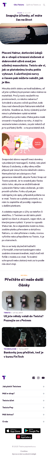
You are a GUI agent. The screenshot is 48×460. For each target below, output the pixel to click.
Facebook (33, 377)
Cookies (24, 451)
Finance (19, 12)
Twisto (7, 313)
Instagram (38, 377)
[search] (44, 5)
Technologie (10, 349)
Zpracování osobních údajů (24, 454)
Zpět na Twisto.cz (33, 5)
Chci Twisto (19, 5)
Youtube (43, 378)
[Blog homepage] (4, 5)
